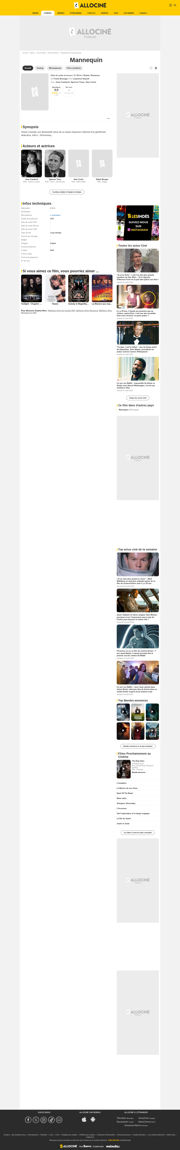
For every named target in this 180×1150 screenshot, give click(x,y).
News (35, 13)
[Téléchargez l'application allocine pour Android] (94, 1119)
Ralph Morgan (102, 179)
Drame (87, 75)
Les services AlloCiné (156, 1135)
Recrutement (33, 1135)
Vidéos (104, 13)
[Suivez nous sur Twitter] (36, 1120)
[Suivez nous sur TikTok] (51, 1120)
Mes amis (69, 87)
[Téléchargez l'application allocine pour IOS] (86, 1119)
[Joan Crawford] (31, 163)
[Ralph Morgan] (102, 163)
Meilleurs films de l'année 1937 (61, 311)
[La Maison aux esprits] (102, 288)
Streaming (76, 13)
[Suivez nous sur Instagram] (44, 1120)
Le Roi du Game (124, 818)
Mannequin (129, 410)
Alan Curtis (91, 82)
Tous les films (41, 53)
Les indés (129, 13)
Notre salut (121, 798)
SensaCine (143, 1118)
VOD (116, 13)
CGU (51, 1135)
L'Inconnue (121, 808)
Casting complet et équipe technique (66, 192)
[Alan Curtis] (78, 163)
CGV (57, 1135)
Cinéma (48, 13)
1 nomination (55, 215)
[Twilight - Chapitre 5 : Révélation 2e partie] (31, 288)
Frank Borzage (61, 79)
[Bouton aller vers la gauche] (151, 68)
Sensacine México (132, 1125)
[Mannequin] (35, 91)
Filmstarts (121, 1118)
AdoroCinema (144, 1121)
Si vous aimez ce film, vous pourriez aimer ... (60, 271)
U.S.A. (53, 208)
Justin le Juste (123, 824)
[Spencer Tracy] (55, 163)
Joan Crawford (63, 82)
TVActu (91, 13)
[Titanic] (55, 288)
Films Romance (53, 53)
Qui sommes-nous (19, 1135)
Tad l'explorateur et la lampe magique (133, 813)
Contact (6, 1135)
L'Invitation (121, 783)
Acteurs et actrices (38, 146)
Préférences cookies (87, 1135)
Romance (95, 75)
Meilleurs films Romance (87, 311)
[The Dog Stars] (124, 769)
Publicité (43, 1135)
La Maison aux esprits (102, 304)
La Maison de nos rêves (127, 788)
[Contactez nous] (59, 1120)
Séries (60, 13)
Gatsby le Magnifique (78, 304)
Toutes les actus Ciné (137, 398)
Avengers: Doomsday (126, 803)
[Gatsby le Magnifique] (78, 288)
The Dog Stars (138, 761)
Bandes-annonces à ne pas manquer (138, 746)
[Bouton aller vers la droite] (156, 68)
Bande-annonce (138, 772)
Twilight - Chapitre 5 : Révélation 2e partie (41, 304)
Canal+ (144, 13)
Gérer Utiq (171, 1135)
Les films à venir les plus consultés (138, 833)
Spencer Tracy (77, 82)
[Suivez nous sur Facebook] (28, 1120)
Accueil (24, 53)
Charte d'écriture (139, 1135)
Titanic (55, 304)
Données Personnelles (106, 1135)
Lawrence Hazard (81, 79)
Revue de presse (123, 1135)
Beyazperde (122, 1121)
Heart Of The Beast (125, 793)
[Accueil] (90, 5)
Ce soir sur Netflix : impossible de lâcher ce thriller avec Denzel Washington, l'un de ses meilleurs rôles (136, 385)
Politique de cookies (69, 1135)
